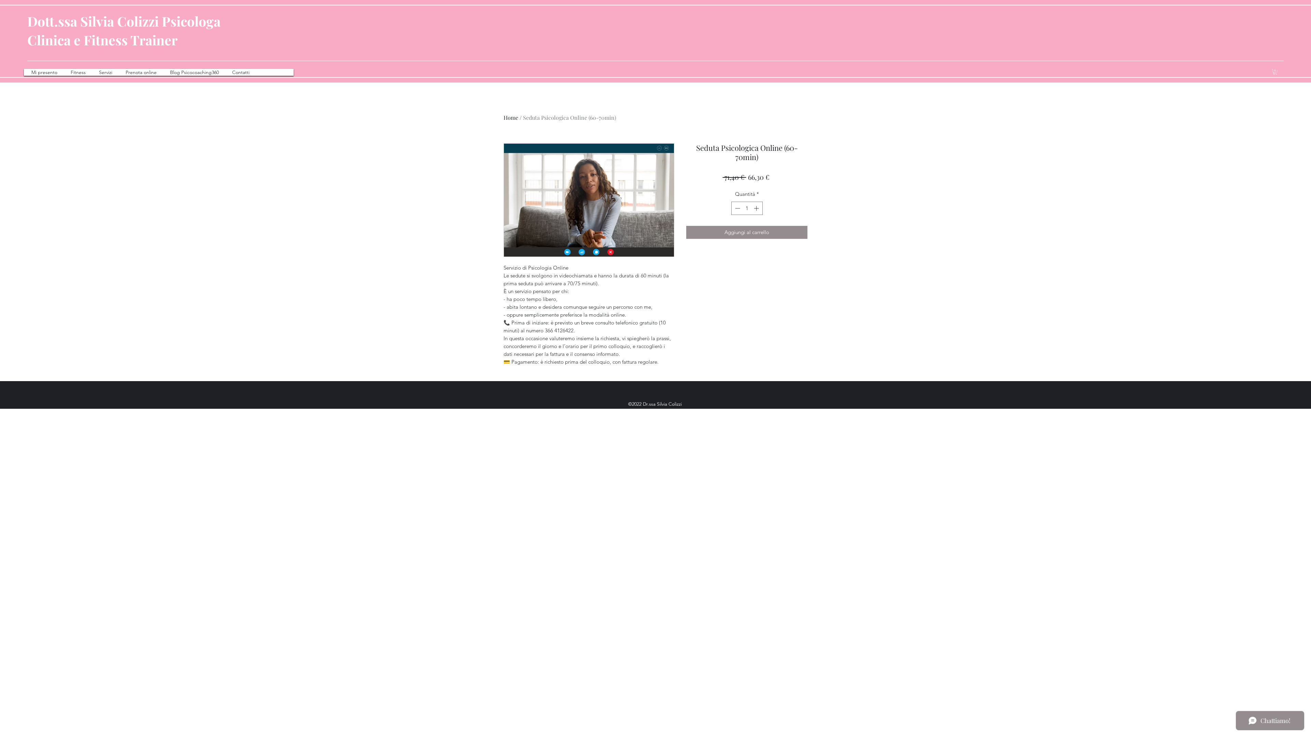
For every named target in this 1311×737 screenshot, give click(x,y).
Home (511, 117)
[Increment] (757, 208)
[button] (1275, 72)
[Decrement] (737, 208)
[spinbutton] (746, 208)
